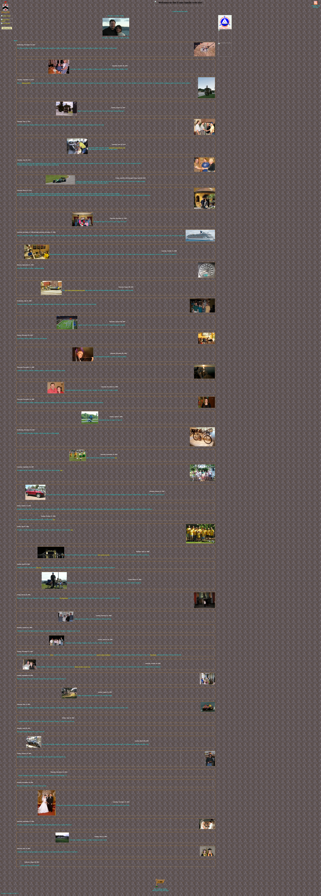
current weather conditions (103, 655)
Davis (51, 655)
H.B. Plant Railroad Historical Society (75, 290)
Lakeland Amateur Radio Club (117, 147)
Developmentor (64, 598)
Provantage (153, 655)
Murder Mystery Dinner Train (82, 667)
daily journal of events (104, 555)
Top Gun (38, 567)
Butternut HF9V (26, 83)
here (116, 457)
